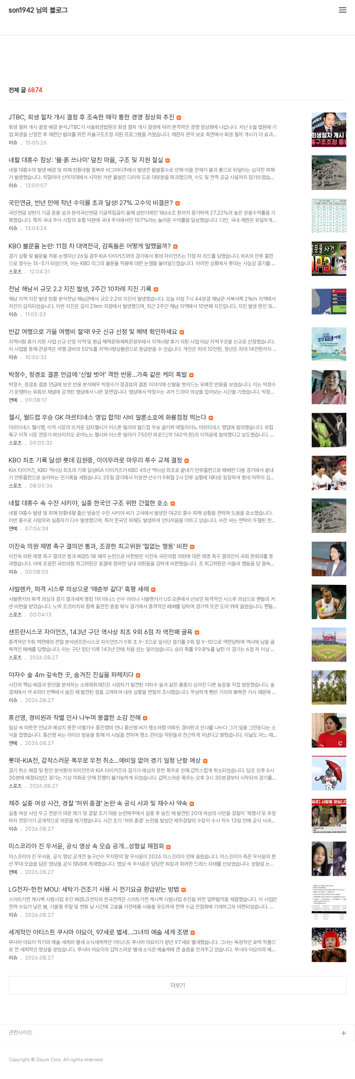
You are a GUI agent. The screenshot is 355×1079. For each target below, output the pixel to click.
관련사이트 (20, 1032)
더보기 (178, 985)
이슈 (13, 143)
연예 (13, 400)
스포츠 (15, 272)
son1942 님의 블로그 (38, 10)
